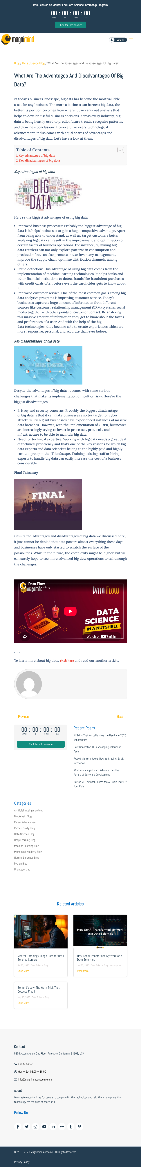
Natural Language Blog (26, 858)
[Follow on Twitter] (26, 1126)
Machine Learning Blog (26, 846)
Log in (121, 39)
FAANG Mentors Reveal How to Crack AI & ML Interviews (99, 761)
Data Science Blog (33, 63)
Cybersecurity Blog (24, 828)
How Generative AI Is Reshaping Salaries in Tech (97, 749)
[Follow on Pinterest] (79, 1126)
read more (23, 971)
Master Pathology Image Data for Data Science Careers (41, 958)
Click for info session (70, 25)
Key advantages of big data (37, 155)
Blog (16, 63)
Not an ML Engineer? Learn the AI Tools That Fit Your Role (100, 784)
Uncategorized (22, 869)
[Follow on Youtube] (44, 1126)
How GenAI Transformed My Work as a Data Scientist (99, 958)
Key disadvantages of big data (39, 160)
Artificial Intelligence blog (28, 810)
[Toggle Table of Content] (119, 150)
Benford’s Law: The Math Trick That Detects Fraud (39, 989)
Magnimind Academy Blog (28, 852)
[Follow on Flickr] (62, 1126)
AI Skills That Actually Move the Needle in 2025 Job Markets (100, 737)
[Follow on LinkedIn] (53, 1126)
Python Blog (20, 863)
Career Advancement (25, 822)
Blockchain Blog (23, 816)
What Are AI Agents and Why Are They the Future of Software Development (96, 772)
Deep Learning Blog (24, 840)
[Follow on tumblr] (70, 1126)
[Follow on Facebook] (17, 1126)
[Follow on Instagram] (35, 1126)
